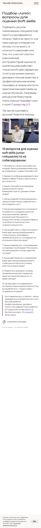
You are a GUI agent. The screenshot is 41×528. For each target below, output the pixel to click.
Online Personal (13, 3)
